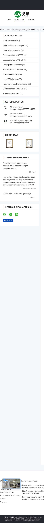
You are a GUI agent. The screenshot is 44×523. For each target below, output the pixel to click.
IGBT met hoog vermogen (13, 45)
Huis (9, 20)
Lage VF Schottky (10, 79)
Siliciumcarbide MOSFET (13, 89)
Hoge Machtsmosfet (11, 50)
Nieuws (3, 499)
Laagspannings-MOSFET (25, 29)
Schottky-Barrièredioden (13, 69)
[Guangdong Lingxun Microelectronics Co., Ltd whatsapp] (12, 214)
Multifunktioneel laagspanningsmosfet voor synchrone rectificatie (20, 116)
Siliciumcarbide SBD (11, 94)
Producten (19, 20)
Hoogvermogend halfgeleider (15, 84)
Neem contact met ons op (10, 496)
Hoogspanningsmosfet (12, 65)
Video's (31, 20)
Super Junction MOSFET (13, 55)
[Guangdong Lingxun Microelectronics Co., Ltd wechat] (18, 214)
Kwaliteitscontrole (7, 492)
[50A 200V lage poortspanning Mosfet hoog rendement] (5, 122)
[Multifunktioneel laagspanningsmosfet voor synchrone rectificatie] (5, 115)
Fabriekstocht (5, 489)
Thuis (2, 29)
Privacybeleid (9, 517)
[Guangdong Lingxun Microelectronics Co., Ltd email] (6, 214)
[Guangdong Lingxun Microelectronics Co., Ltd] (22, 14)
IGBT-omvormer (9, 41)
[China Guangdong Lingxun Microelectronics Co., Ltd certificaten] (9, 143)
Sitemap (3, 502)
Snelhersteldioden (10, 74)
